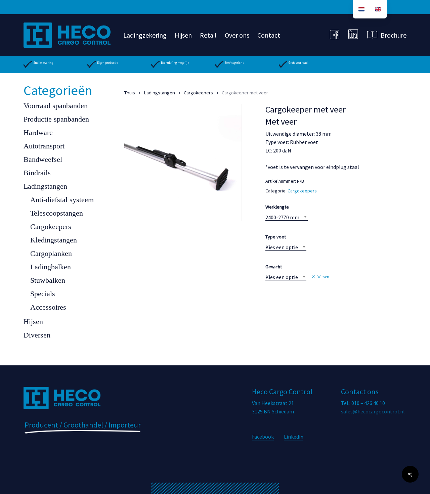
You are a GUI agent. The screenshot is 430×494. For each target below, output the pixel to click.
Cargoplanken (51, 253)
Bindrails (37, 173)
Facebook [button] (263, 436)
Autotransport (44, 146)
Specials (42, 293)
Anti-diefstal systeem (62, 199)
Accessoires (48, 307)
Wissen (323, 276)
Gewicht (273, 267)
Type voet (275, 237)
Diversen (37, 335)
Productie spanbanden (56, 119)
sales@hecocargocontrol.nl (373, 411)
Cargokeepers (50, 226)
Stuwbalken (47, 280)
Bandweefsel (43, 159)
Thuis (129, 93)
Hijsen (33, 321)
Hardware (38, 132)
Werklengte (277, 207)
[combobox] (286, 217)
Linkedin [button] (293, 436)
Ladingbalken (50, 267)
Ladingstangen (45, 186)
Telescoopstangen (56, 213)
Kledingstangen (53, 240)
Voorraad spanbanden (56, 105)
